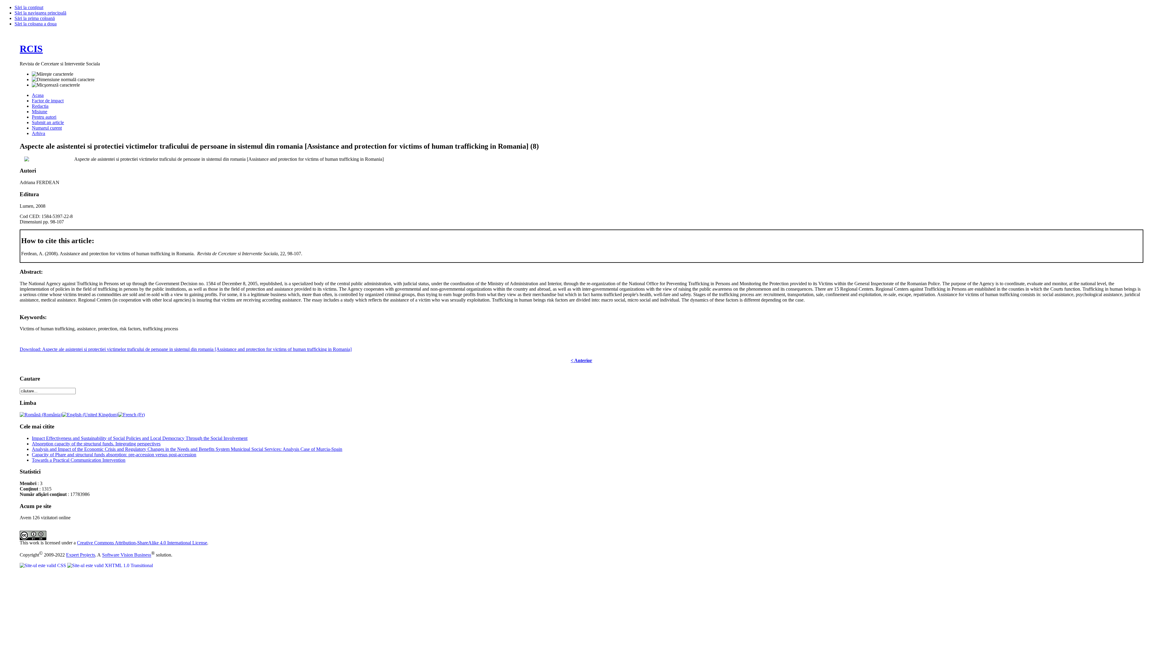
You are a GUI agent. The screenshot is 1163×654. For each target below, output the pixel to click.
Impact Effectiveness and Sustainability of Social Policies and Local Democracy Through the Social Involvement (139, 438)
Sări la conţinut (29, 7)
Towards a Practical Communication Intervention (78, 460)
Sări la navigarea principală (40, 12)
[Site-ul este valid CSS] (43, 565)
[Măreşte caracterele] (52, 74)
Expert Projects (80, 555)
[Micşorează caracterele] (56, 85)
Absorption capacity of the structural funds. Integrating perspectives (96, 443)
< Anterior (581, 360)
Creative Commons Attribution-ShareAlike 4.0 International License (142, 542)
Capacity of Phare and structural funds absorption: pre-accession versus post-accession (114, 454)
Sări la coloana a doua (36, 23)
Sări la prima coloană (35, 18)
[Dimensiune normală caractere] (63, 79)
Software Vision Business (126, 555)
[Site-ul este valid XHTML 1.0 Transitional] (110, 565)
